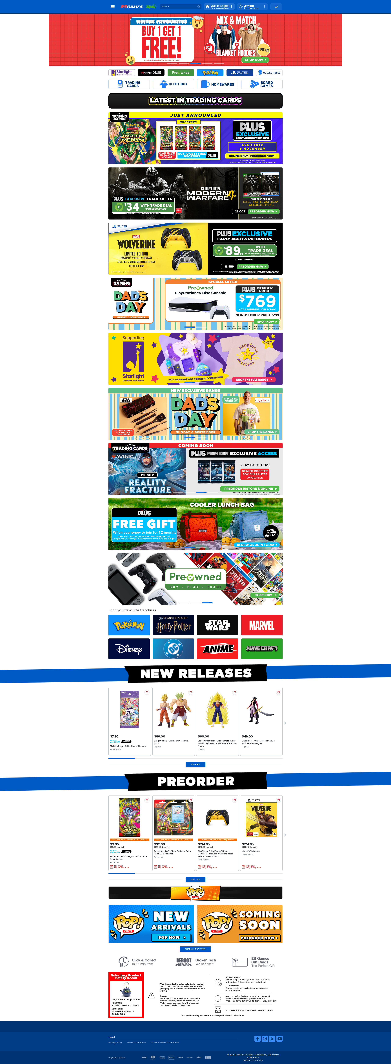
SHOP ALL (195, 764)
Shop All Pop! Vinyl (195, 949)
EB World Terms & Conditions (165, 1042)
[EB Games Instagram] (265, 1039)
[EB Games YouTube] (279, 1039)
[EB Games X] (272, 1039)
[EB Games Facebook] (257, 1039)
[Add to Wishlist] (147, 692)
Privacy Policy (115, 1042)
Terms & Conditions (136, 1042)
